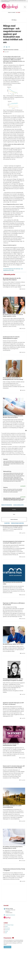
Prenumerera (7, 929)
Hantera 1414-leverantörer (6, 504)
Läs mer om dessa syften (18, 504)
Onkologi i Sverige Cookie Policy (17, 523)
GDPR (6, 932)
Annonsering (7, 928)
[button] (26, 430)
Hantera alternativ (14, 519)
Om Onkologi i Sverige (9, 924)
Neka (14, 514)
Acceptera (14, 509)
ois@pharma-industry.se (10, 914)
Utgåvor (6, 926)
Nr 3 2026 (18, 12)
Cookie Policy (7, 523)
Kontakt (6, 931)
